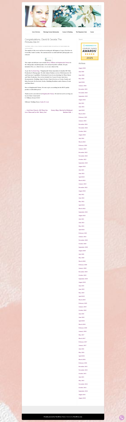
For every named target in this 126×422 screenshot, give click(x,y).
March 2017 (82, 338)
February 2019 (83, 303)
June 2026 (81, 75)
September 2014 (83, 391)
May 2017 (81, 335)
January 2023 (82, 184)
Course (92, 32)
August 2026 (82, 68)
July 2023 (81, 170)
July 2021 (81, 219)
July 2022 (81, 194)
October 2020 (82, 243)
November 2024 (83, 128)
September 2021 (83, 212)
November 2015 (83, 370)
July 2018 (81, 313)
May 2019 (81, 292)
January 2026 (82, 85)
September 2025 (83, 96)
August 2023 (82, 166)
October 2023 (82, 159)
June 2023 (81, 173)
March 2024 (82, 142)
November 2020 (83, 240)
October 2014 (82, 387)
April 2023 (82, 177)
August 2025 (82, 99)
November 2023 (83, 156)
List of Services (36, 32)
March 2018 (82, 324)
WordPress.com (77, 416)
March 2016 (82, 359)
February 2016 (83, 363)
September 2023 (83, 163)
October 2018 (82, 310)
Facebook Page (35, 71)
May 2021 (81, 226)
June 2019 (81, 289)
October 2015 (82, 373)
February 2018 (83, 328)
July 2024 (81, 138)
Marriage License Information (51, 32)
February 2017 (83, 342)
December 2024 (83, 124)
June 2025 (81, 106)
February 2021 (83, 233)
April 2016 (82, 356)
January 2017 (82, 345)
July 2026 (81, 71)
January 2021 (82, 236)
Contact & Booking (67, 32)
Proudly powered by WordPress (53, 416)
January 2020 (82, 268)
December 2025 (83, 89)
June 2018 (81, 317)
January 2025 (82, 120)
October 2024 (82, 131)
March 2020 (82, 261)
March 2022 (82, 208)
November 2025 (83, 92)
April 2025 (82, 110)
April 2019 (82, 296)
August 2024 (82, 135)
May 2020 (81, 257)
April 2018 (82, 321)
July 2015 (81, 377)
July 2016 (81, 349)
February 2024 (83, 145)
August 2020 (82, 250)
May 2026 (81, 78)
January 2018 (82, 331)
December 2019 (83, 271)
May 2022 (81, 201)
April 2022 (82, 205)
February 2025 (83, 117)
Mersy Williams (51, 62)
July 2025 (81, 103)
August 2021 (82, 215)
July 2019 (81, 285)
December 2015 (83, 366)
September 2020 (83, 247)
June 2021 (81, 222)
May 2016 (81, 352)
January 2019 (82, 306)
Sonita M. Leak (44, 102)
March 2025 (82, 113)
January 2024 (82, 149)
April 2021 (82, 229)
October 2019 (82, 275)
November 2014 (83, 384)
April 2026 (82, 82)
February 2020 (83, 264)
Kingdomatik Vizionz (63, 62)
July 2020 (81, 254)
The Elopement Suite (81, 32)
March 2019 (82, 299)
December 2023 (83, 152)
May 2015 (81, 380)
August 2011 (82, 394)
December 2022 (83, 187)
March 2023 (82, 180)
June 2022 (81, 198)
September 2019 (83, 278)
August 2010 (82, 398)
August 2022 (82, 191)
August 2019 (82, 282)
